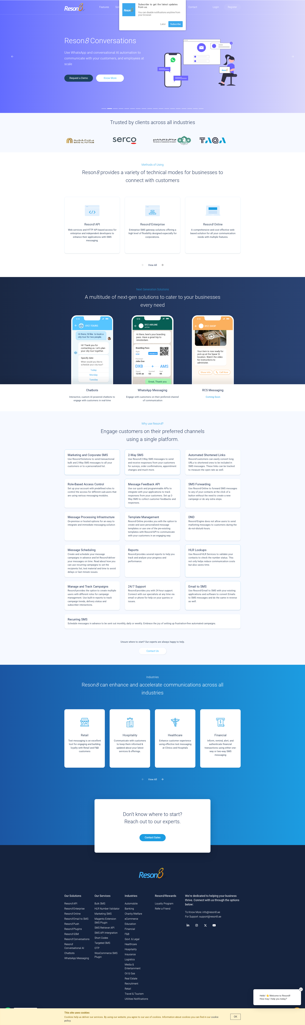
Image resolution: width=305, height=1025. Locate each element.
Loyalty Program (164, 903)
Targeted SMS (102, 942)
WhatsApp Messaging (76, 958)
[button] (12, 56)
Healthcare (131, 944)
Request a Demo (169, 83)
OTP (97, 948)
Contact (192, 7)
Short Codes (101, 937)
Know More (200, 83)
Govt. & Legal (132, 939)
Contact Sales (152, 837)
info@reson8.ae (211, 912)
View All (152, 265)
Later (163, 24)
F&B (127, 934)
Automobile (131, 903)
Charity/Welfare (133, 913)
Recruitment (131, 983)
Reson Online (72, 913)
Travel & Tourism (134, 993)
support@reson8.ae (210, 916)
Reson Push (71, 923)
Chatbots (69, 953)
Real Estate (131, 978)
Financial (130, 928)
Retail (128, 988)
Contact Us (152, 651)
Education (130, 923)
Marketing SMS (103, 913)
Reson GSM (71, 934)
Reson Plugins (73, 928)
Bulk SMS (100, 903)
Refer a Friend (162, 908)
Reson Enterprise (74, 908)
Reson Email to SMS (76, 918)
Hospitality (131, 949)
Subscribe (175, 24)
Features (104, 7)
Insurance (130, 954)
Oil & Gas (130, 973)
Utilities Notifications (136, 998)
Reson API (70, 903)
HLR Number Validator (107, 908)
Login (216, 7)
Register (232, 7)
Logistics (130, 959)
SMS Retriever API (104, 927)
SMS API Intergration (106, 932)
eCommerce (131, 918)
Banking (129, 908)
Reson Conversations (76, 939)
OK (235, 1016)
